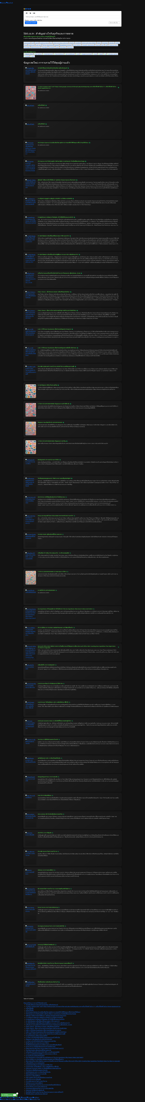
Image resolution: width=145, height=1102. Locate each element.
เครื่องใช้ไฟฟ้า (30, 1008)
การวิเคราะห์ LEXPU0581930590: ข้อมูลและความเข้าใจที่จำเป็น (43, 1037)
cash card (38, 45)
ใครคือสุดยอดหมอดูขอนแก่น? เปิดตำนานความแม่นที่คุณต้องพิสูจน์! (44, 1045)
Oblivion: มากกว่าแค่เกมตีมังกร (34, 1083)
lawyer (99, 43)
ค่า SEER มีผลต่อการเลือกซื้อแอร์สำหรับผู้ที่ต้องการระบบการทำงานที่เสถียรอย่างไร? (48, 1023)
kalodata (111, 43)
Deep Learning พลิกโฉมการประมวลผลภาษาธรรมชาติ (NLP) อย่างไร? (45, 1048)
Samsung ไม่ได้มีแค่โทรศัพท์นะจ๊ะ (35, 1090)
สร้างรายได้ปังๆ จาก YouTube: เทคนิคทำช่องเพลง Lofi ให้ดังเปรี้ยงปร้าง (45, 1059)
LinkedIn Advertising (88, 45)
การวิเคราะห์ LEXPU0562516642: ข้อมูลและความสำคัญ (41, 1041)
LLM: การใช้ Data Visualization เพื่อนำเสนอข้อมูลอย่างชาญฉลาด (43, 1030)
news (100, 54)
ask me (4, 3)
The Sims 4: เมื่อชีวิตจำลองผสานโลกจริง (37, 1070)
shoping (71, 43)
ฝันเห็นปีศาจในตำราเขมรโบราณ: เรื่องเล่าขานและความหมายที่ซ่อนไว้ (44, 1092)
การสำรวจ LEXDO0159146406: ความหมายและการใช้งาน (41, 1054)
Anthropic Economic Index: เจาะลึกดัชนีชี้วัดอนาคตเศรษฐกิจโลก (43, 1068)
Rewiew (56, 45)
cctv (78, 54)
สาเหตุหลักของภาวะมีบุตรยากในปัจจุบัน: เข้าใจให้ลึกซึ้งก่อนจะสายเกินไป (45, 1019)
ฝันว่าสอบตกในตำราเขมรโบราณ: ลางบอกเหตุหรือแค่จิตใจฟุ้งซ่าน (43, 1085)
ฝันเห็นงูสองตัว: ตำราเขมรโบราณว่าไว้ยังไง (37, 1043)
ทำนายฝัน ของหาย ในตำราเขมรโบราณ (36, 1081)
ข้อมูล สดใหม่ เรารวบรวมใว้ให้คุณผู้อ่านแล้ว (35, 1003)
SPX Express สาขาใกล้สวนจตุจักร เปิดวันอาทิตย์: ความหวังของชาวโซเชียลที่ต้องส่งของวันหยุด (51, 1014)
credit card (31, 45)
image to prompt (87, 54)
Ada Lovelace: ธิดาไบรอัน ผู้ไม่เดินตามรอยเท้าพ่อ (39, 1077)
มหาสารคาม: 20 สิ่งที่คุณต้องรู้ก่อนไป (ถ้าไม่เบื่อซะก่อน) (40, 1046)
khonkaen (105, 43)
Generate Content (31, 23)
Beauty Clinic (29, 54)
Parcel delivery (77, 45)
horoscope (27, 43)
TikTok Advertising (48, 45)
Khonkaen (51, 47)
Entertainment (48, 54)
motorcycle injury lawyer (89, 43)
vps (51, 43)
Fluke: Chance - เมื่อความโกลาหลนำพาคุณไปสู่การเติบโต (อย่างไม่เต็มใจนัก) (46, 1028)
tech (102, 45)
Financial (97, 45)
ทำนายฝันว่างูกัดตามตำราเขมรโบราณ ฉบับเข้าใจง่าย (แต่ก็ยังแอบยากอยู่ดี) (45, 1034)
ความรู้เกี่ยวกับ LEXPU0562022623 (35, 1055)
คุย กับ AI (10, 3)
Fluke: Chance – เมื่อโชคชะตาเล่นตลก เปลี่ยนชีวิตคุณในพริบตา (43, 1026)
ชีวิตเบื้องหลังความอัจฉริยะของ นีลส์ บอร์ (37, 1094)
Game (37, 43)
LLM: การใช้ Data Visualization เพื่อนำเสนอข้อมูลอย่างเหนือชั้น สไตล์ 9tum (46, 1032)
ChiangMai (44, 47)
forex (25, 45)
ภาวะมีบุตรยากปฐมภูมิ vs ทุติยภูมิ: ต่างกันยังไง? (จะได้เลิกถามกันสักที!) (44, 1017)
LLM (33, 43)
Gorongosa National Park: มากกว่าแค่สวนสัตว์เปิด (39, 1088)
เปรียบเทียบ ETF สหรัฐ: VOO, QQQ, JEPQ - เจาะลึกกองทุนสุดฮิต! (42, 1052)
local (95, 54)
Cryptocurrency (44, 43)
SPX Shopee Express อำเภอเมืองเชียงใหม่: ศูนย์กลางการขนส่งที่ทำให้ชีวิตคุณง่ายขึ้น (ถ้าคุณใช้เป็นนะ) (53, 1012)
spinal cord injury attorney (60, 43)
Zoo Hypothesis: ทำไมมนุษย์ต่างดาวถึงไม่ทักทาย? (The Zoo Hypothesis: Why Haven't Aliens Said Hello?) (54, 1057)
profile (27, 56)
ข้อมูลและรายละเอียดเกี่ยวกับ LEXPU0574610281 (39, 1039)
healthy (117, 43)
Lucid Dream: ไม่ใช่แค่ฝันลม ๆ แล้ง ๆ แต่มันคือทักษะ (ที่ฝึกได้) (42, 1066)
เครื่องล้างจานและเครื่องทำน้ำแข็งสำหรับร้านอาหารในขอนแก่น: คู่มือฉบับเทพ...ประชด (49, 1024)
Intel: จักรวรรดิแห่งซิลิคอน (33, 1075)
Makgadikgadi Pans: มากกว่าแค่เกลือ (36, 1074)
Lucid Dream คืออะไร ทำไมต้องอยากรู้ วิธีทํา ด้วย (39, 1065)
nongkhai (78, 43)
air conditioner (70, 54)
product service (113, 54)
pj (105, 54)
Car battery (38, 54)
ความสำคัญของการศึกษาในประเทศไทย (36, 1035)
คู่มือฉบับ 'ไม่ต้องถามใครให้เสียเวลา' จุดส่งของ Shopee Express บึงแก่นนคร (46, 1015)
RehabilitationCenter (66, 45)
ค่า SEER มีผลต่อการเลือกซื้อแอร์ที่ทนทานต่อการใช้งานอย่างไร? (43, 1021)
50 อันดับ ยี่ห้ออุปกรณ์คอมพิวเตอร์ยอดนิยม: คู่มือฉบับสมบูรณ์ (42, 1004)
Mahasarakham (35, 47)
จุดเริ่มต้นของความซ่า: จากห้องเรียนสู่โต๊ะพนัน (38, 1072)
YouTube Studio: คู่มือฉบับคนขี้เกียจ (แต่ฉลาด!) (38, 1050)
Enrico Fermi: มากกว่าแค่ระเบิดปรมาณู (36, 1086)
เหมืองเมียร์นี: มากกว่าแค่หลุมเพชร (35, 1063)
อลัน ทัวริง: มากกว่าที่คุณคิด (33, 1079)
